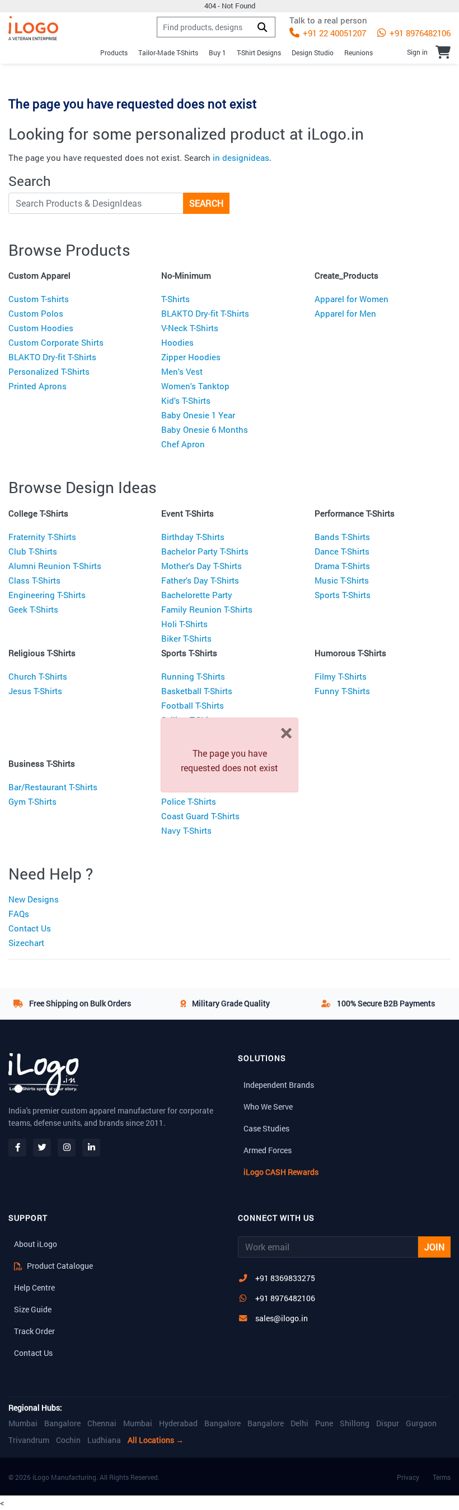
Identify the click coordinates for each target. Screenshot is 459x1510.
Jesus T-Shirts (35, 690)
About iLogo (35, 1244)
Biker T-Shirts (186, 638)
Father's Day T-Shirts (200, 580)
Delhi (299, 1423)
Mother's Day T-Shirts (201, 565)
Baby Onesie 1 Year (198, 414)
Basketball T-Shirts (196, 690)
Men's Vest (182, 371)
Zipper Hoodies (191, 356)
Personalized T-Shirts (49, 371)
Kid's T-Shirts (185, 400)
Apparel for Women (351, 298)
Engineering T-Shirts (47, 594)
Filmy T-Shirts (341, 676)
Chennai (101, 1423)
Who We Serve (268, 1106)
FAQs (18, 913)
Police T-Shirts (188, 801)
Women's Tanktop (195, 385)
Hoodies (177, 342)
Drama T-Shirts (342, 565)
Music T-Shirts (342, 580)
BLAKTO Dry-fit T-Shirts (52, 356)
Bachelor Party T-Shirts (205, 551)
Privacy (408, 1477)
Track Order (34, 1331)
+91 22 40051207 (333, 33)
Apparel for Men (345, 313)
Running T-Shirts (193, 676)
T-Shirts (175, 298)
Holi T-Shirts (184, 623)
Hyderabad (178, 1423)
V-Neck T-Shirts (189, 327)
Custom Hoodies (40, 327)
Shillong (354, 1423)
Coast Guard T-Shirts (200, 815)
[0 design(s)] (443, 52)
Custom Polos (35, 313)
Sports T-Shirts (343, 594)
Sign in (417, 51)
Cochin (68, 1440)
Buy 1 (217, 52)
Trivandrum (28, 1440)
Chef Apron (183, 444)
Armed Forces (267, 1150)
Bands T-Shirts (342, 536)
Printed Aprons (37, 385)
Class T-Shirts (34, 580)
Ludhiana (104, 1440)
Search (206, 203)
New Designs (33, 899)
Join (434, 1247)
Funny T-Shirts (342, 690)
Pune (324, 1423)
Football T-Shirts (192, 705)
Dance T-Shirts (342, 551)
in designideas (241, 157)
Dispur (387, 1423)
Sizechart (26, 942)
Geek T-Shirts (33, 609)
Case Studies (266, 1128)
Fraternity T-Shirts (42, 536)
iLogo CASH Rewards (281, 1172)
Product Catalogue (59, 1265)
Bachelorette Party (196, 594)
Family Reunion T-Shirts (206, 609)
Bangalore (62, 1423)
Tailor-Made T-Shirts (168, 52)
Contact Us (29, 928)
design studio (313, 52)
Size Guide (32, 1309)
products (114, 52)
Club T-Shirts (32, 551)
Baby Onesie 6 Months (204, 429)
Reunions (358, 52)
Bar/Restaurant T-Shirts (52, 786)
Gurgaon (421, 1423)
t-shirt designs (259, 52)
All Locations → (156, 1440)
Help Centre (34, 1287)
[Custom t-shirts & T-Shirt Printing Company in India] (33, 28)
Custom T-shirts (38, 298)
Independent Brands (278, 1084)
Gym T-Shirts (32, 801)
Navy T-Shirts (186, 830)
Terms (442, 1477)
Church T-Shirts (37, 676)
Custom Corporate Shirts (56, 342)
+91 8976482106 (419, 33)
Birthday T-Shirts (192, 536)
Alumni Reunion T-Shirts (54, 565)
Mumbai (23, 1423)
